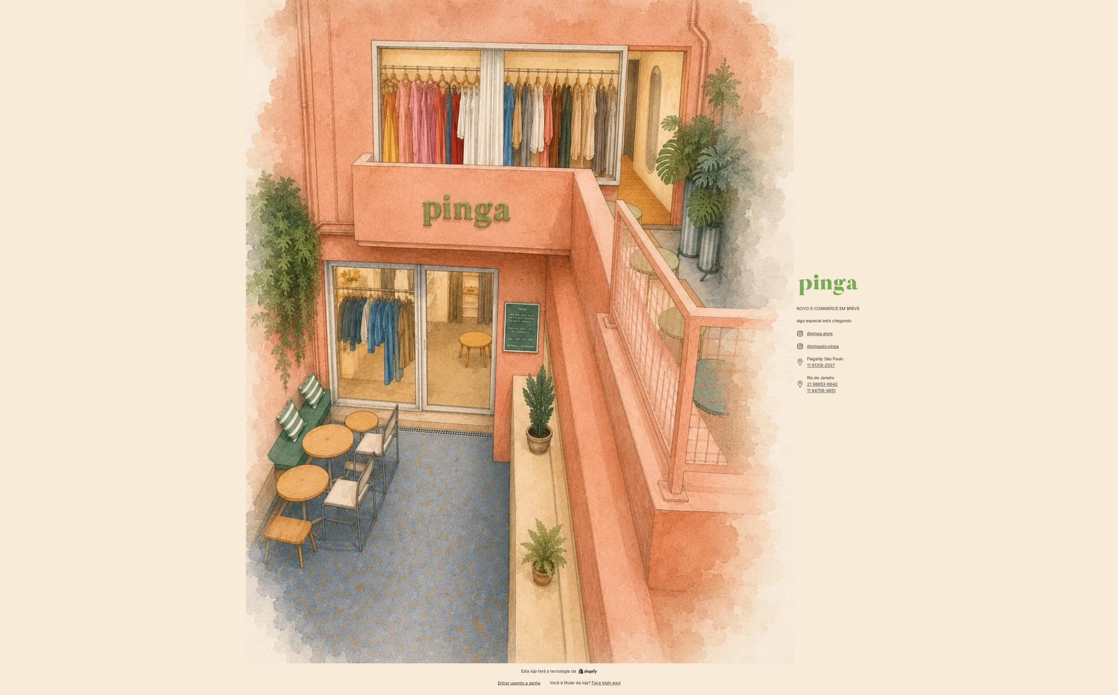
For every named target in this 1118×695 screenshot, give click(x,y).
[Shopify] (588, 671)
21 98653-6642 (822, 384)
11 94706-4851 (821, 390)
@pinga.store (820, 333)
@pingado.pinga (823, 346)
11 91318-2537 (821, 365)
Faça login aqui (606, 682)
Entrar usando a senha (519, 682)
